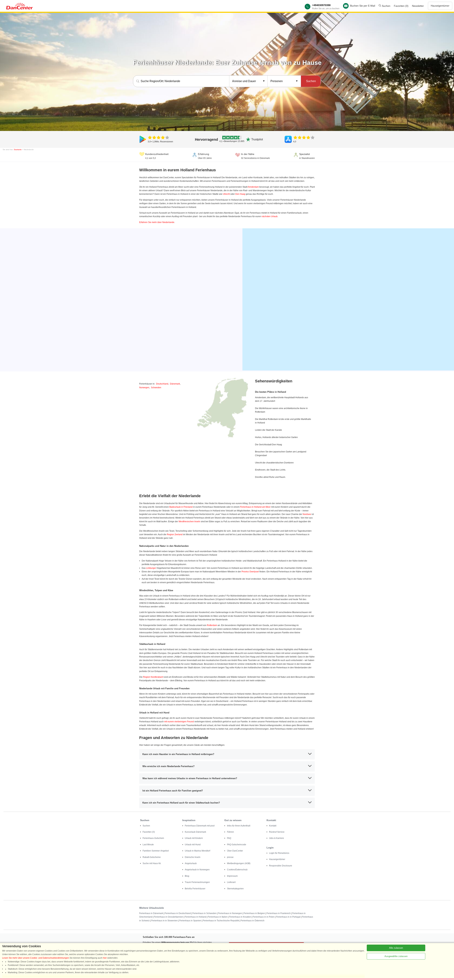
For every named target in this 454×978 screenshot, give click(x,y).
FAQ (229, 838)
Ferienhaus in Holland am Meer (255, 507)
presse (230, 857)
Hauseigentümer (440, 5)
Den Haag (240, 194)
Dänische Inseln (192, 857)
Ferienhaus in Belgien (254, 913)
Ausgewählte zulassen (396, 956)
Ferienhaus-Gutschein (153, 838)
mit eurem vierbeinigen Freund (179, 721)
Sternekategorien (235, 888)
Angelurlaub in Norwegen (197, 869)
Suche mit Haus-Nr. (152, 863)
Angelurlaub (191, 863)
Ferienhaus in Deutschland (178, 913)
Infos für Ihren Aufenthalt (238, 825)
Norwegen (144, 387)
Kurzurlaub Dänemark (195, 832)
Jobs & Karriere (276, 838)
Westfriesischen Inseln (189, 521)
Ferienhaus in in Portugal (288, 917)
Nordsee (307, 514)
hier (105, 958)
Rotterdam (212, 625)
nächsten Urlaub (270, 216)
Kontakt (272, 825)
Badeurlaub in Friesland (181, 507)
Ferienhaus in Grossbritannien (168, 917)
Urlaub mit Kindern (194, 838)
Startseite (18, 150)
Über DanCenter (235, 851)
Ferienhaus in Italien (218, 917)
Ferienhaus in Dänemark (151, 913)
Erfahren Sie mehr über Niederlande (156, 222)
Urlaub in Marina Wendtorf (197, 851)
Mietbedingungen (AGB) (238, 863)
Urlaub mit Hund (193, 844)
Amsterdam (253, 187)
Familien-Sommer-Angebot (156, 851)
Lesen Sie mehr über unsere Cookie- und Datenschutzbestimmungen (35, 958)
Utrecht (226, 194)
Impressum (232, 876)
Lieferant (231, 882)
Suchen (385, 5)
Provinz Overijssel (250, 571)
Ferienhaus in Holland (195, 917)
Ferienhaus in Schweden (204, 913)
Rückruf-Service (276, 832)
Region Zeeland (174, 534)
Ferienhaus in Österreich (252, 920)
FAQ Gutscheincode (236, 844)
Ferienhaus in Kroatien (240, 917)
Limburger (151, 568)
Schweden (156, 387)
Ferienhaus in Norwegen (230, 913)
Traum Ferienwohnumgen (197, 882)
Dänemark (175, 384)
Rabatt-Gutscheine (152, 857)
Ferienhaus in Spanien (190, 920)
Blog (187, 876)
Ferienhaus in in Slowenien (164, 920)
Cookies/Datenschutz (237, 869)
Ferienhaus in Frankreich (279, 913)
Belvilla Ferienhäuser (195, 888)
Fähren (230, 832)
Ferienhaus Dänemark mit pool (200, 825)
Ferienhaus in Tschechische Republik (221, 920)
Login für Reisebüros (279, 853)
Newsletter (418, 5)
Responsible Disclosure (280, 865)
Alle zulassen (396, 948)
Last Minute (148, 844)
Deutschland (162, 384)
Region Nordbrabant (153, 677)
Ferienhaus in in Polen (264, 917)
